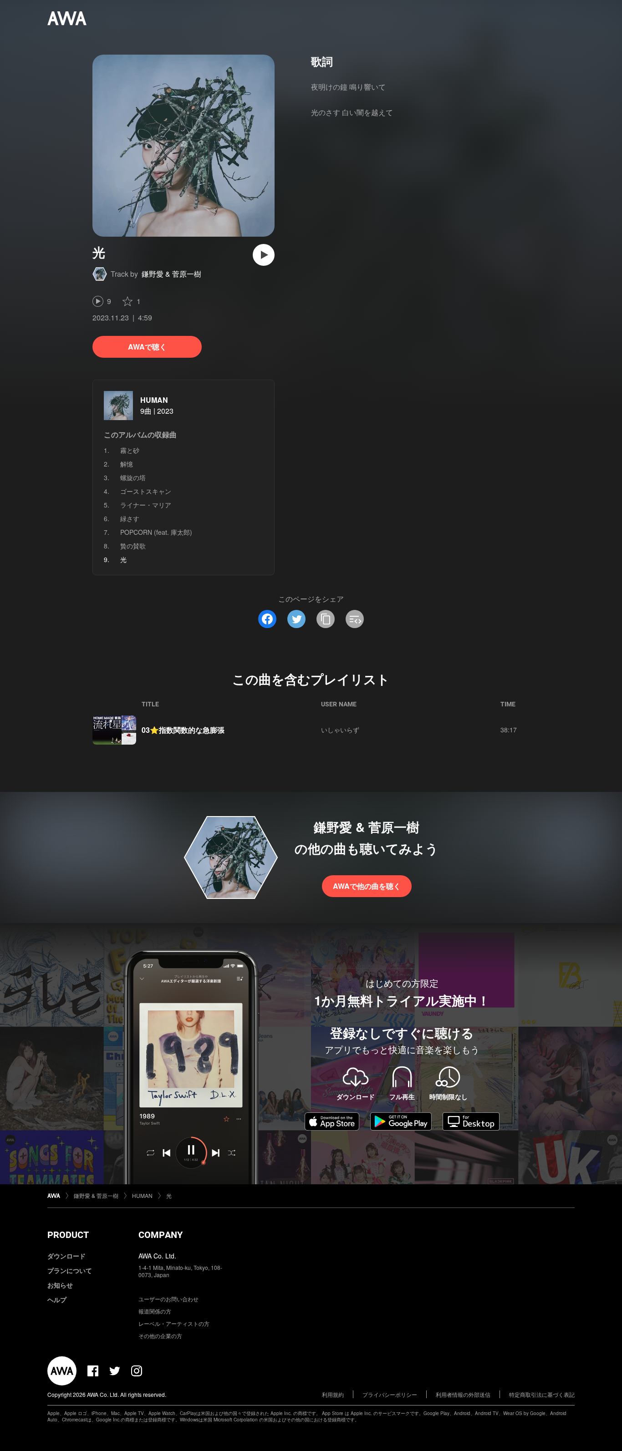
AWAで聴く (147, 346)
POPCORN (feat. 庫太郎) (156, 532)
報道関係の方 (154, 1311)
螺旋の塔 (133, 477)
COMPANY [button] (160, 1234)
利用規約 (333, 1394)
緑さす (129, 518)
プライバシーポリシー (389, 1394)
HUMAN (154, 400)
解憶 (126, 463)
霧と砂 (129, 450)
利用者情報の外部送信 (463, 1394)
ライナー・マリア (145, 504)
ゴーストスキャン (145, 491)
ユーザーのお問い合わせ (168, 1299)
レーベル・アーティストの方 (173, 1323)
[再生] (264, 255)
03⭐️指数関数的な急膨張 (183, 730)
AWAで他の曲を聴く (367, 886)
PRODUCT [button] (68, 1234)
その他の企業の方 (160, 1335)
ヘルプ (56, 1299)
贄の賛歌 (133, 545)
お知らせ (60, 1284)
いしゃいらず (340, 729)
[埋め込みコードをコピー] (355, 619)
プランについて (69, 1270)
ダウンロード (66, 1255)
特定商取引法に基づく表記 (542, 1394)
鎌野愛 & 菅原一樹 (171, 274)
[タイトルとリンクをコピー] (325, 619)
